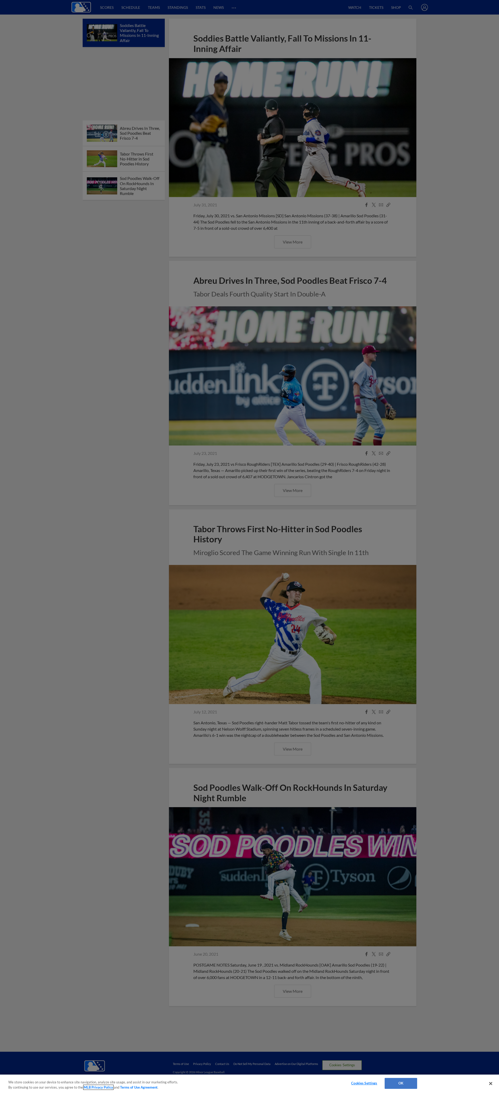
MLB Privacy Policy (98, 1087)
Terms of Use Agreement (138, 1087)
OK (400, 1083)
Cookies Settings (364, 1083)
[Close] (490, 1083)
